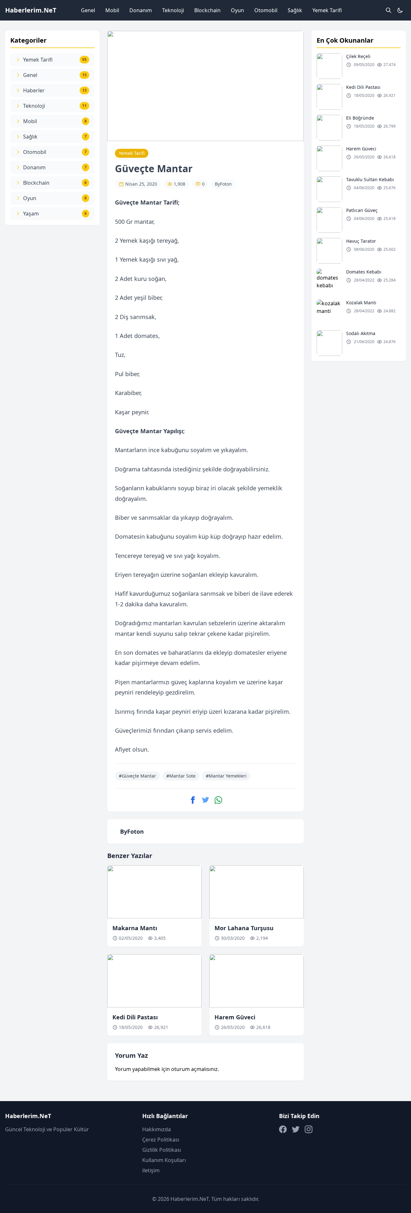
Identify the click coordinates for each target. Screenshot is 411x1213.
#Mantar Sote (181, 776)
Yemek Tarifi (327, 10)
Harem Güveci (234, 1017)
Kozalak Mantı (361, 302)
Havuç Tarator (361, 241)
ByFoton (223, 184)
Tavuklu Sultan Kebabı (370, 179)
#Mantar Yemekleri (226, 776)
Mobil (112, 10)
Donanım (140, 10)
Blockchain (207, 10)
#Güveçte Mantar (137, 776)
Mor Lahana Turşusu (244, 928)
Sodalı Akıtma (360, 333)
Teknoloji (173, 10)
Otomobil (265, 10)
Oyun (237, 10)
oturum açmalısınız (194, 1069)
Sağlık (295, 10)
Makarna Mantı (134, 928)
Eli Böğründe (360, 118)
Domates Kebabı (363, 272)
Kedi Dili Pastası (135, 1017)
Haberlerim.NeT (31, 10)
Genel (88, 10)
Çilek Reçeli (358, 56)
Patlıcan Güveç (362, 210)
